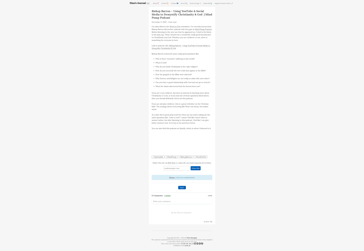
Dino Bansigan (192, 238)
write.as (187, 245)
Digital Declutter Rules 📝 (224, 3)
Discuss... (172, 177)
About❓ (156, 3)
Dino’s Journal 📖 (139, 3)
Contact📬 (174, 3)
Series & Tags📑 (195, 3)
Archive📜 (165, 3)
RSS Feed (171, 163)
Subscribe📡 (207, 3)
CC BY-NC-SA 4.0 (187, 244)
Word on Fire (175, 26)
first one (160, 35)
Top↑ (182, 187)
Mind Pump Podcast (203, 29)
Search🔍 (184, 3)
